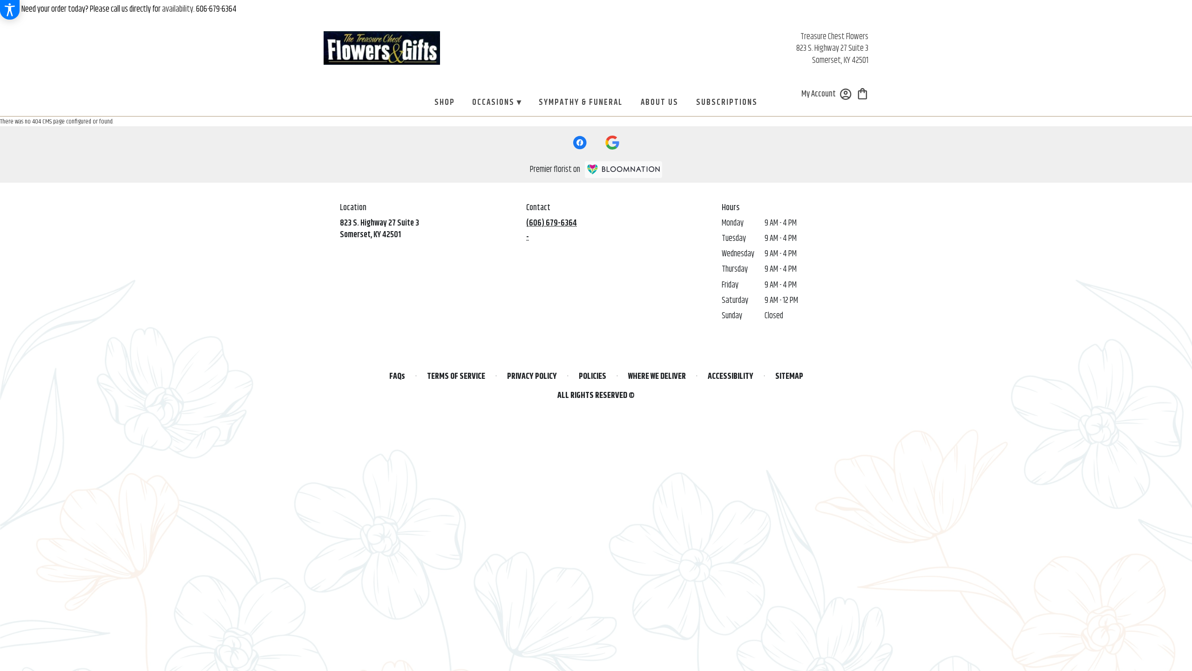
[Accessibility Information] (10, 10)
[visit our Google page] (612, 143)
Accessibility (730, 377)
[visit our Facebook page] (579, 143)
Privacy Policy (532, 377)
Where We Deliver (657, 377)
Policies (592, 377)
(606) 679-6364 (551, 223)
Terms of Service (456, 377)
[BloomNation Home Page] (623, 169)
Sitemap (789, 377)
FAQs (397, 377)
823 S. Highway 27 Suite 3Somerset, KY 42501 (379, 229)
